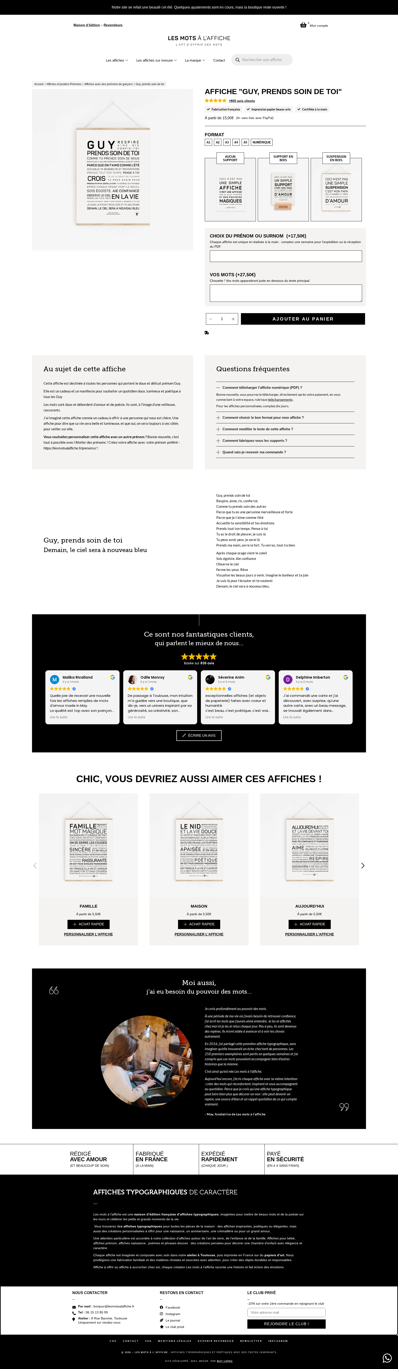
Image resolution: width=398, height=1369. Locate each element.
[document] (199, 684)
